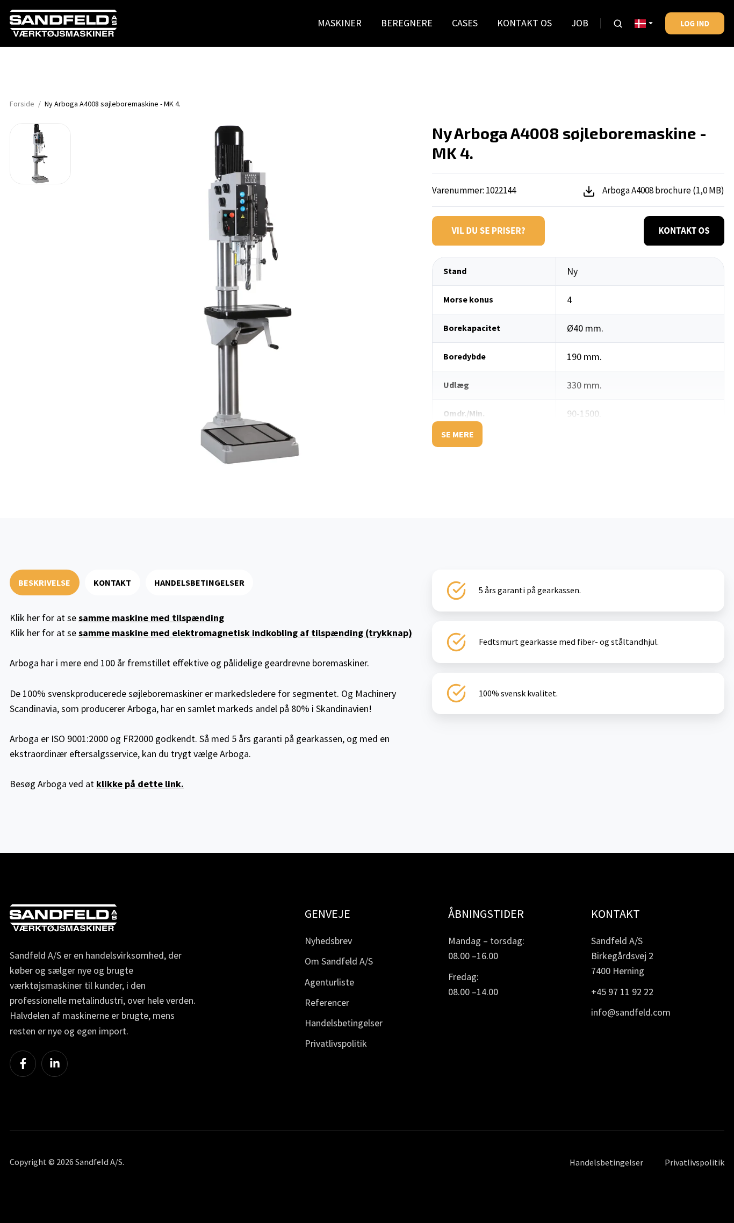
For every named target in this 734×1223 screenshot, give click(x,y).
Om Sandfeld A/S (339, 961)
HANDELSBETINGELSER (199, 582)
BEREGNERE (407, 23)
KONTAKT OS (524, 23)
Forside (22, 104)
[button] (618, 23)
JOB (579, 23)
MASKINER (340, 23)
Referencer (327, 1002)
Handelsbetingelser (344, 1023)
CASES (465, 23)
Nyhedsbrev (328, 940)
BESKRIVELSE (44, 582)
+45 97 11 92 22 (622, 991)
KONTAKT (112, 582)
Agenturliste (329, 982)
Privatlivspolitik (336, 1043)
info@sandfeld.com (631, 1012)
